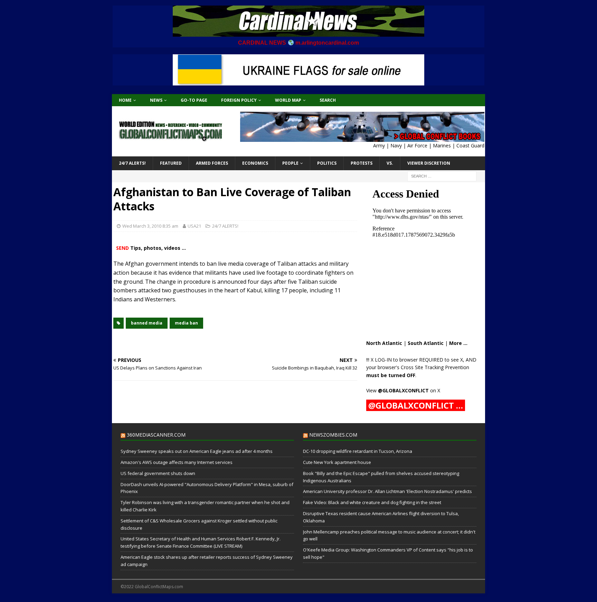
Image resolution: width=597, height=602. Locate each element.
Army (379, 145)
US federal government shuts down (158, 473)
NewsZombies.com (333, 434)
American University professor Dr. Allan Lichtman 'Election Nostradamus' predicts (387, 491)
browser (408, 359)
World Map (288, 100)
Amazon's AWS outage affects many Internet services (177, 462)
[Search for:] (441, 175)
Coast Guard (470, 145)
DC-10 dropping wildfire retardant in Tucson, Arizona (357, 451)
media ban (186, 323)
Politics (327, 163)
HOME (125, 100)
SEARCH (328, 100)
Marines (442, 145)
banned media (146, 323)
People (290, 163)
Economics (255, 163)
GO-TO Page (194, 100)
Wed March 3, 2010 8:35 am (150, 226)
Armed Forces (212, 163)
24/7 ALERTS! (132, 163)
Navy (396, 145)
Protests (361, 163)
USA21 (194, 226)
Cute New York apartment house (337, 462)
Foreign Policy (239, 100)
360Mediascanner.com (156, 434)
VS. (390, 163)
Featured (171, 163)
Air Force (417, 145)
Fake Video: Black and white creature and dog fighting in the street (372, 502)
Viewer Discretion (428, 163)
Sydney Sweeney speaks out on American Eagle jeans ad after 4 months (197, 451)
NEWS (156, 100)
